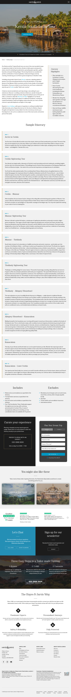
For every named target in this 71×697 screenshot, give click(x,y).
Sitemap (21, 660)
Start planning (24, 547)
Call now (11, 547)
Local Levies (21, 658)
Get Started (52, 454)
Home (3, 59)
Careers (55, 655)
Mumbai (20, 96)
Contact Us (56, 650)
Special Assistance (40, 650)
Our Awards (56, 652)
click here (19, 673)
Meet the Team (57, 657)
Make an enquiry (40, 652)
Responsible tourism (40, 648)
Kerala (23, 79)
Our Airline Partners (23, 652)
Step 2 (59, 429)
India (12, 87)
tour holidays (11, 106)
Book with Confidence (23, 657)
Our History (56, 653)
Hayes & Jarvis (35, 2)
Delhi (25, 96)
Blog (20, 648)
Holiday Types (9, 59)
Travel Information (23, 655)
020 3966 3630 (18, 442)
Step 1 (47, 429)
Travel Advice (22, 653)
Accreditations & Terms (24, 650)
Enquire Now (27, 34)
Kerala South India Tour (19, 59)
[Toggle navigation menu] (68, 2)
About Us (56, 648)
